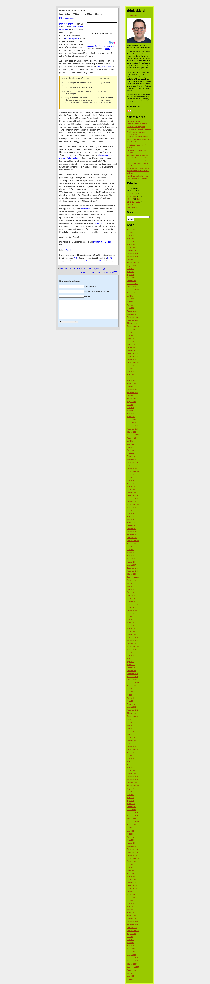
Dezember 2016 (132, 568)
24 (133, 202)
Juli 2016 (130, 583)
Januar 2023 (131, 350)
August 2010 (131, 788)
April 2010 (130, 801)
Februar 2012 (131, 737)
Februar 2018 (131, 525)
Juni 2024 (130, 299)
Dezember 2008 (132, 849)
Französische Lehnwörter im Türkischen (137, 146)
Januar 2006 (131, 955)
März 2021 (131, 417)
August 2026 (131, 229)
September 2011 (133, 749)
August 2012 (131, 719)
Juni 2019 (130, 480)
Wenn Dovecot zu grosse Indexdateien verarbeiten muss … (139, 127)
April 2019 (130, 483)
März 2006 (131, 949)
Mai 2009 (130, 834)
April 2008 (130, 873)
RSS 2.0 (110, 258)
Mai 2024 (130, 302)
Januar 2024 (131, 314)
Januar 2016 (131, 601)
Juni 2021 (130, 408)
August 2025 (131, 265)
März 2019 (131, 486)
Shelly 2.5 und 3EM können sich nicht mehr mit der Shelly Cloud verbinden (138, 170)
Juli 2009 (130, 828)
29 (128, 204)
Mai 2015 (130, 622)
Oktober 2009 (132, 819)
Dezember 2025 (132, 253)
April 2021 (130, 414)
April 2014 (130, 661)
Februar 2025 (131, 280)
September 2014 (133, 646)
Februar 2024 (131, 311)
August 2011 (131, 752)
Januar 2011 (131, 773)
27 (139, 202)
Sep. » (134, 207)
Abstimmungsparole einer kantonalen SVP (98, 272)
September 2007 (133, 894)
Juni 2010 (130, 794)
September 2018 (133, 504)
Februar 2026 (131, 247)
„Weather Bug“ (100, 223)
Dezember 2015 (132, 604)
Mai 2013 (130, 695)
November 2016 (132, 571)
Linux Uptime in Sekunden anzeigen (136, 151)
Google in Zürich (104, 66)
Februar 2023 (131, 347)
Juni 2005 (130, 976)
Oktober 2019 (132, 468)
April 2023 (130, 341)
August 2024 (131, 293)
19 (137, 199)
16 (130, 199)
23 (130, 202)
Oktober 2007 (132, 891)
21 (141, 199)
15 (128, 199)
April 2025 (130, 275)
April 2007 (130, 909)
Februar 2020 (131, 456)
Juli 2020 (130, 441)
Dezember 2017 (132, 531)
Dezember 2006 (132, 921)
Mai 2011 (130, 761)
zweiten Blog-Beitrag (102, 241)
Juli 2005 (130, 973)
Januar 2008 (131, 882)
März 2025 (131, 278)
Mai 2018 (130, 516)
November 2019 (132, 465)
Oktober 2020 (132, 432)
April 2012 (130, 731)
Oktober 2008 (132, 855)
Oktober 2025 (132, 259)
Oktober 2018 (132, 501)
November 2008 (132, 852)
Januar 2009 (131, 846)
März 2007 (131, 912)
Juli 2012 (130, 722)
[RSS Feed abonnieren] (129, 111)
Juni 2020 (130, 444)
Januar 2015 (131, 634)
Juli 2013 (130, 689)
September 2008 (133, 858)
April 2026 (130, 241)
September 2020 (133, 435)
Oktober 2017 (132, 537)
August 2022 (131, 365)
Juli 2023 (130, 332)
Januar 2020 (131, 459)
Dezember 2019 (132, 462)
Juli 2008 (130, 864)
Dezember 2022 (132, 353)
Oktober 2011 (132, 746)
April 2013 (130, 698)
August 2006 (131, 934)
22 (128, 202)
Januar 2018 (131, 528)
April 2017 (130, 556)
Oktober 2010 (132, 782)
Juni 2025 (130, 268)
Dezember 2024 (132, 284)
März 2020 (131, 453)
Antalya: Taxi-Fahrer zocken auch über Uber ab (139, 140)
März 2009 (131, 840)
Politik (68, 250)
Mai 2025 (130, 271)
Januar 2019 (131, 492)
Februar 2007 (131, 915)
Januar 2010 (131, 810)
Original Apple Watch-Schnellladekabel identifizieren (137, 122)
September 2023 (133, 326)
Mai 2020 (130, 447)
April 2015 (130, 625)
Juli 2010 (130, 791)
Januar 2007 (131, 918)
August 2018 (131, 507)
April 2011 (130, 764)
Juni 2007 (130, 903)
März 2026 (131, 244)
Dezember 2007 (132, 885)
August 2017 (131, 544)
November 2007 (132, 888)
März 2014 (131, 665)
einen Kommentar (82, 261)
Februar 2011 (131, 770)
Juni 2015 (130, 619)
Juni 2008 (130, 867)
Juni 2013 (130, 692)
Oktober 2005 (132, 964)
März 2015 (131, 628)
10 (133, 196)
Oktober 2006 (132, 927)
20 (139, 199)
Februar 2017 (131, 562)
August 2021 (131, 401)
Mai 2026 (130, 238)
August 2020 (131, 438)
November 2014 (132, 640)
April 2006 (130, 946)
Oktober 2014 (132, 643)
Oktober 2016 (132, 574)
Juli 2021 (130, 404)
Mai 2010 (130, 797)
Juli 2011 (130, 755)
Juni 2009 (130, 831)
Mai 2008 (130, 870)
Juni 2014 (130, 655)
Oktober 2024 (132, 287)
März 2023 (131, 344)
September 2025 (133, 262)
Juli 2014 (130, 652)
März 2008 (131, 876)
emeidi (107, 48)
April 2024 (130, 305)
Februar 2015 (131, 631)
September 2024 (133, 290)
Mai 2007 (130, 906)
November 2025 (132, 256)
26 (137, 202)
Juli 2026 (130, 232)
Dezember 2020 (132, 426)
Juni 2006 (130, 939)
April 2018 (130, 519)
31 (133, 204)
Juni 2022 (130, 371)
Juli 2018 (130, 510)
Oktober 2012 (132, 713)
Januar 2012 (131, 740)
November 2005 (132, 961)
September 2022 (133, 362)
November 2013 (132, 677)
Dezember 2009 (132, 813)
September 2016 (133, 577)
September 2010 (133, 785)
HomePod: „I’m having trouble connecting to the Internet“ (137, 156)
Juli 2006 (130, 936)
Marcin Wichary (66, 23)
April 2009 (130, 837)
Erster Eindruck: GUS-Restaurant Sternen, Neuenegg (82, 268)
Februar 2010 (131, 807)
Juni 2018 (130, 513)
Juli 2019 (130, 477)
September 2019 (133, 471)
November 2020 (132, 429)
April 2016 (130, 592)
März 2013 (131, 701)
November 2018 (132, 498)
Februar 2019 (131, 489)
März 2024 (131, 308)
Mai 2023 (130, 338)
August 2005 (131, 970)
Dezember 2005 (132, 958)
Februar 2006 (131, 952)
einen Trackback (98, 261)
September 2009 (133, 822)
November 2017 (132, 534)
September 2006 (133, 930)
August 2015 (131, 613)
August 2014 (131, 649)
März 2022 (131, 380)
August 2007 (131, 897)
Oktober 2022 (132, 359)
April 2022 (130, 377)
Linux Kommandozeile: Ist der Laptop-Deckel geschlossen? (137, 177)
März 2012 (131, 734)
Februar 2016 (131, 598)
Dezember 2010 (132, 776)
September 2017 (133, 541)
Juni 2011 (130, 758)
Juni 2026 (130, 235)
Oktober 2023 (132, 323)
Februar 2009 (131, 843)
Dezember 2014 (132, 637)
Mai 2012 (130, 728)
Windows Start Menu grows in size (100, 46)
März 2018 (131, 522)
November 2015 (132, 607)
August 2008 (131, 861)
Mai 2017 (130, 553)
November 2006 (132, 924)
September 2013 (133, 683)
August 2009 (131, 825)
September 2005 (133, 967)
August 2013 (131, 686)
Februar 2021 (131, 420)
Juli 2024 (130, 296)
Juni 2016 (130, 586)
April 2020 (130, 450)
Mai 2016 (130, 589)
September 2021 (133, 398)
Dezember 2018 (132, 495)
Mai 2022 (130, 374)
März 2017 (131, 559)
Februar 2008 (131, 879)
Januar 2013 (131, 707)
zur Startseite (132, 15)
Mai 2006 (130, 943)
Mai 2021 (130, 411)
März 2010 (131, 803)
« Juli (129, 207)
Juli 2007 (130, 900)
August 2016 (131, 580)
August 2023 (131, 329)
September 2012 (133, 716)
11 (135, 196)
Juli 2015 (130, 616)
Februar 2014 (131, 667)
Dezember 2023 (132, 317)
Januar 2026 (131, 250)
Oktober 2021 (132, 395)
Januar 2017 (131, 565)
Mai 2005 (130, 979)
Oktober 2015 (132, 610)
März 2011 (131, 767)
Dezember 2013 (132, 674)
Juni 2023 (130, 335)
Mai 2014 (130, 658)
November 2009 (132, 816)
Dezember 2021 (132, 389)
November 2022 (132, 356)
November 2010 (132, 779)
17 (133, 199)
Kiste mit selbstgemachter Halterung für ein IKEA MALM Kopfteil (137, 163)
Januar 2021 (131, 423)
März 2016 (131, 595)
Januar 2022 (131, 386)
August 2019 (131, 474)
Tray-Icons (85, 208)
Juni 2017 (130, 550)
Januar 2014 (131, 670)
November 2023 (132, 320)
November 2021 (132, 392)
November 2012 (132, 710)
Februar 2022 (131, 383)
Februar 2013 (131, 704)
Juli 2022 (130, 368)
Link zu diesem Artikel (67, 18)
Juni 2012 (130, 725)
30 (130, 204)
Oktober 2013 (132, 680)
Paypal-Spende (72, 38)
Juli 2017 (130, 547)
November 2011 (132, 743)
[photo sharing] (102, 44)
